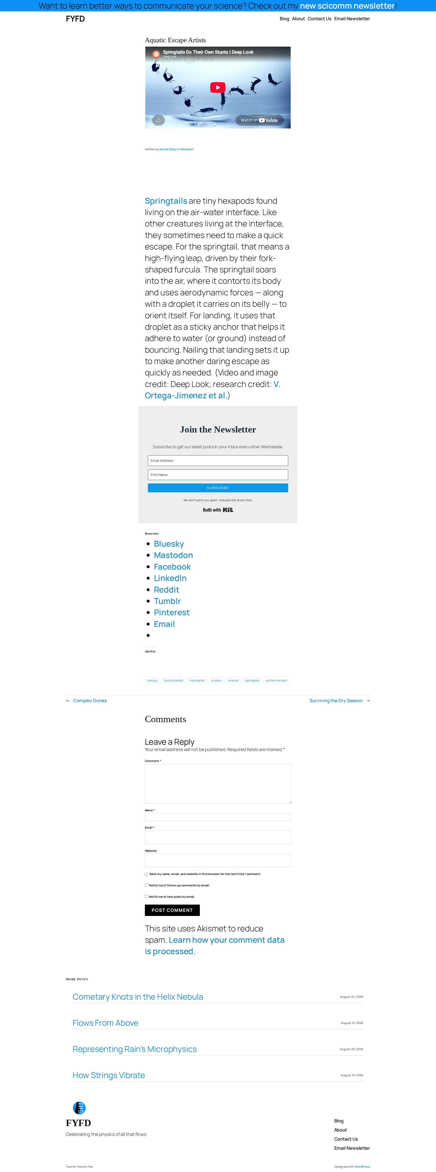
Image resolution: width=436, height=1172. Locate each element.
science (233, 680)
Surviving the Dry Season (336, 700)
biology (152, 680)
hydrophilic (197, 680)
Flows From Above (105, 1023)
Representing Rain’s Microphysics (135, 1049)
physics (216, 680)
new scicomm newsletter (347, 5)
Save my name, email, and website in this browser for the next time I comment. (205, 874)
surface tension (276, 680)
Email (150, 827)
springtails (252, 680)
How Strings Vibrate (109, 1075)
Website (151, 851)
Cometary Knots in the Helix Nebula (138, 996)
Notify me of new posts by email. (172, 897)
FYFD (75, 18)
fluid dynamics (173, 680)
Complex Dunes (90, 700)
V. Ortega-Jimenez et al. (213, 389)
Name (150, 810)
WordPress (362, 1166)
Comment (153, 761)
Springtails (166, 200)
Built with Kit (218, 510)
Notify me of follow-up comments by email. (179, 885)
